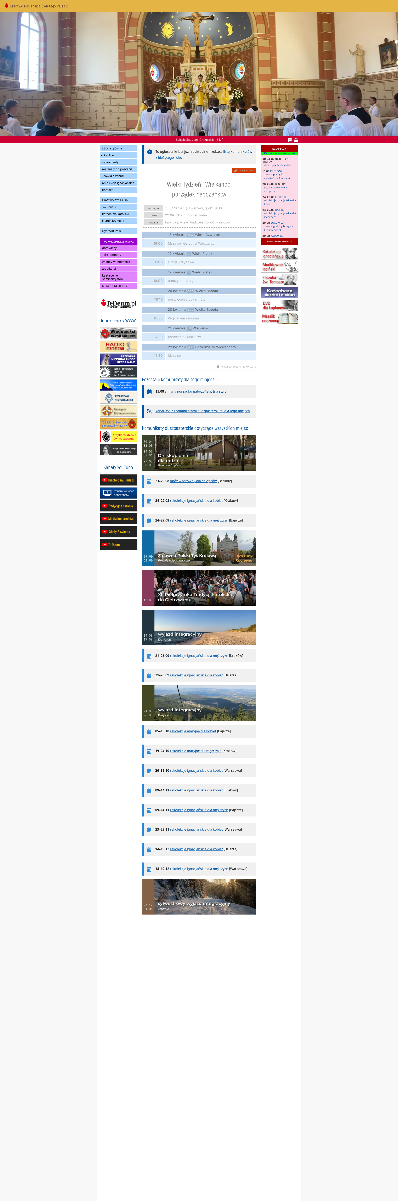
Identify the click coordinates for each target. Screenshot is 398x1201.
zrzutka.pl (109, 268)
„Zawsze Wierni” (113, 176)
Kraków (280, 197)
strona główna (112, 148)
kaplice (109, 155)
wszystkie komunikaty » (279, 241)
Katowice (277, 235)
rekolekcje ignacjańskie (118, 183)
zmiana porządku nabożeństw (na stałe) (196, 391)
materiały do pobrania (117, 169)
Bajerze (280, 209)
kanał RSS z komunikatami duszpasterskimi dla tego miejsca (202, 411)
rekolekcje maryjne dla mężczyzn (196, 751)
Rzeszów (276, 171)
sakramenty (110, 162)
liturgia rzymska (113, 220)
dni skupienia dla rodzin (277, 165)
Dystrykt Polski (112, 231)
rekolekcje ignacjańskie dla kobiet (196, 500)
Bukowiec (277, 222)
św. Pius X (109, 207)
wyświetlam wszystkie (281, 153)
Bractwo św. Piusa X (116, 200)
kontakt (107, 190)
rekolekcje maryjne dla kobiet (193, 731)
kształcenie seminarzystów (113, 277)
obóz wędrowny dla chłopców (193, 481)
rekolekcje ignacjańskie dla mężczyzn (199, 520)
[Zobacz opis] (199, 473)
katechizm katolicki (115, 214)
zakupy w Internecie (116, 261)
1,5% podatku (111, 254)
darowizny (109, 248)
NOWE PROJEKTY (115, 286)
